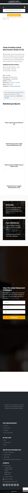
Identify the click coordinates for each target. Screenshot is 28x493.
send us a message (14, 298)
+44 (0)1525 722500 (14, 1)
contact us (12, 213)
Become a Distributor (14, 15)
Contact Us (6, 457)
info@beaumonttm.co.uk (11, 481)
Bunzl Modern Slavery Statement (12, 459)
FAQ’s (5, 445)
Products (6, 430)
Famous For (7, 428)
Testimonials (7, 442)
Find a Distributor (8, 432)
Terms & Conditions (9, 452)
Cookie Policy (7, 454)
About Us (6, 425)
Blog (5, 440)
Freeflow (11, 86)
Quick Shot (17, 86)
